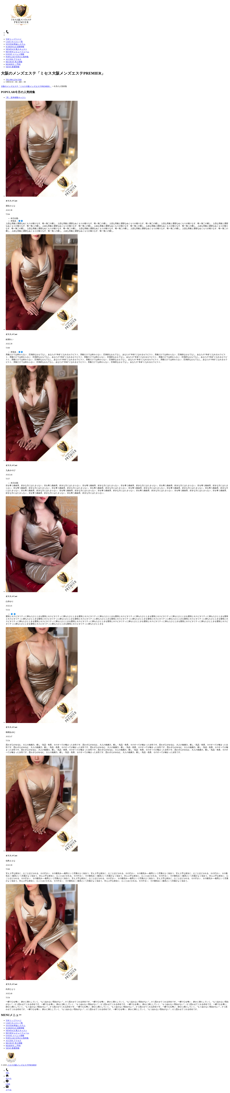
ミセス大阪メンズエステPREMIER (21, 1065)
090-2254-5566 (14, 80)
